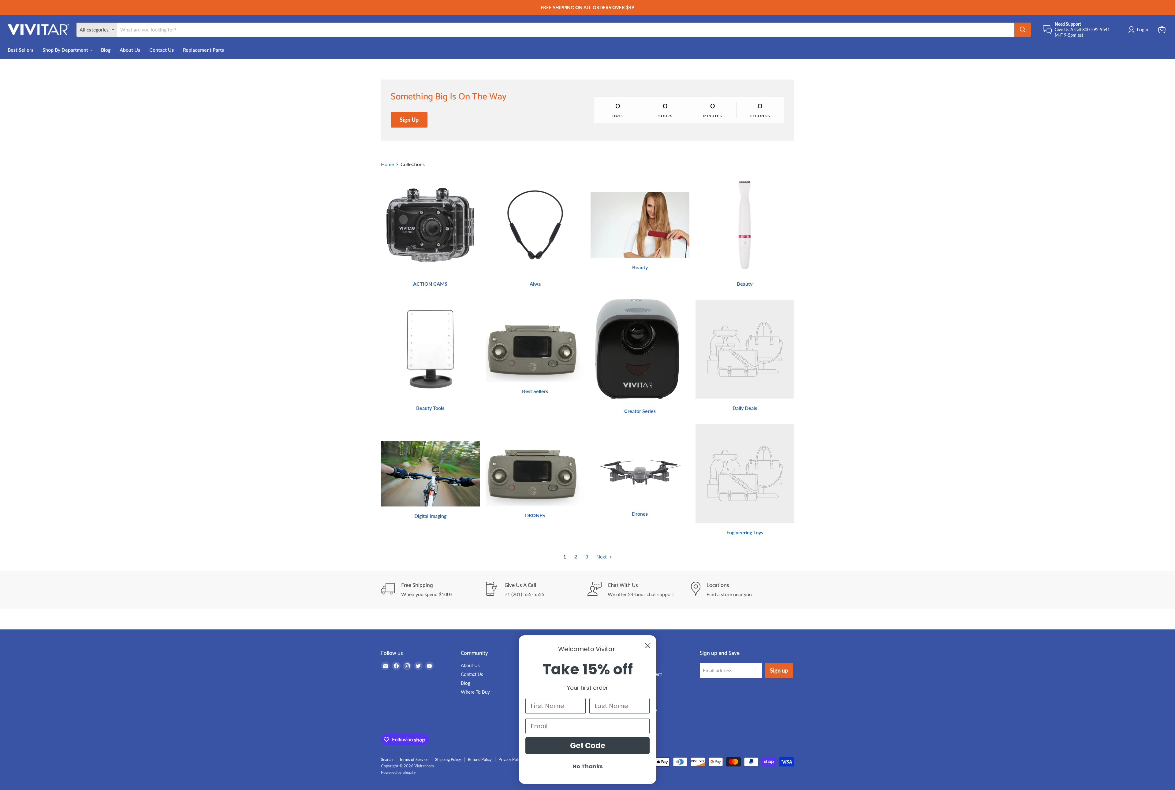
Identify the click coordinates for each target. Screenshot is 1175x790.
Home (387, 164)
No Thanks (588, 766)
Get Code (587, 745)
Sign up (779, 670)
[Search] (1022, 30)
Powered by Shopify (398, 772)
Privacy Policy (510, 759)
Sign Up (409, 119)
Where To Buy (475, 692)
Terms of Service (413, 759)
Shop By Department (66, 50)
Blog (105, 50)
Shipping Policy (448, 759)
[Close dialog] (648, 645)
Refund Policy (480, 759)
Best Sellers (20, 50)
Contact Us (161, 50)
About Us (130, 50)
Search (387, 759)
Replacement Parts (203, 50)
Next (602, 556)
